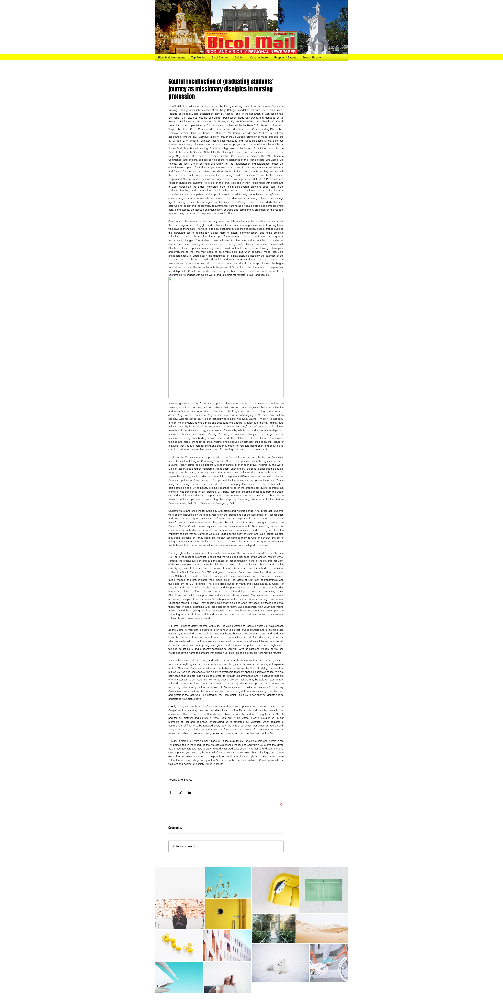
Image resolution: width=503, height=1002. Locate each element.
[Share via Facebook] (170, 792)
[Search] (344, 31)
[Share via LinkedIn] (189, 792)
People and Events (180, 779)
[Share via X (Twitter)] (180, 792)
